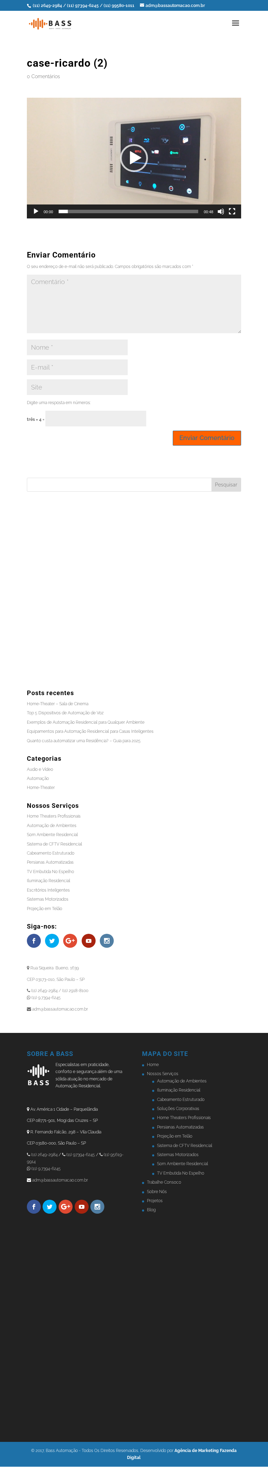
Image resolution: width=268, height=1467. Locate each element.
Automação (38, 778)
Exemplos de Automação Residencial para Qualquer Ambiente (85, 722)
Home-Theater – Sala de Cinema (57, 703)
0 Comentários (43, 76)
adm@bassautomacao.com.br (60, 1180)
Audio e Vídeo (40, 769)
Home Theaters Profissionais (54, 816)
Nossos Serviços (162, 1073)
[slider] (128, 211)
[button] (134, 158)
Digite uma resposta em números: (59, 402)
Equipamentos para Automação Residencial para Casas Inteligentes (90, 731)
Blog (151, 1209)
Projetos (155, 1200)
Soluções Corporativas (178, 1108)
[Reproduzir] (35, 211)
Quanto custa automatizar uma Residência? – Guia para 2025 (84, 740)
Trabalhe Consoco (164, 1182)
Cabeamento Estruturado (50, 853)
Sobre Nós (157, 1191)
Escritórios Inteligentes (48, 890)
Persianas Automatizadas (50, 862)
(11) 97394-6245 (83, 5)
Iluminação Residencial (48, 880)
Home (153, 1064)
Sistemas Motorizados (47, 899)
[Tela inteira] (232, 211)
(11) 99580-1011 (119, 5)
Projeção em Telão (44, 908)
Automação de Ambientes (51, 825)
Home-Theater (41, 787)
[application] (134, 158)
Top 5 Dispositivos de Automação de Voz (65, 712)
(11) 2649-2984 (47, 5)
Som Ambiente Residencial (52, 834)
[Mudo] (220, 211)
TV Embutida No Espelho (50, 871)
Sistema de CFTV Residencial (54, 844)
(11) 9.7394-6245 (45, 1168)
